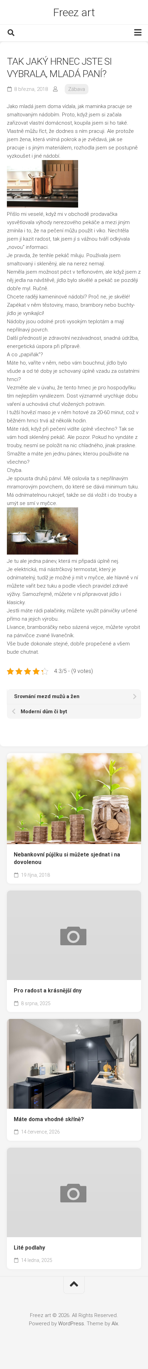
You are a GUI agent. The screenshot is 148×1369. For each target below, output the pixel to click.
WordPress (71, 1323)
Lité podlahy (29, 1247)
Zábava (76, 89)
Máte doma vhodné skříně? (49, 1119)
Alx (115, 1323)
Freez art (74, 12)
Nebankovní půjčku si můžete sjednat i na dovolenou (67, 858)
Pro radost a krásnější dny (48, 990)
